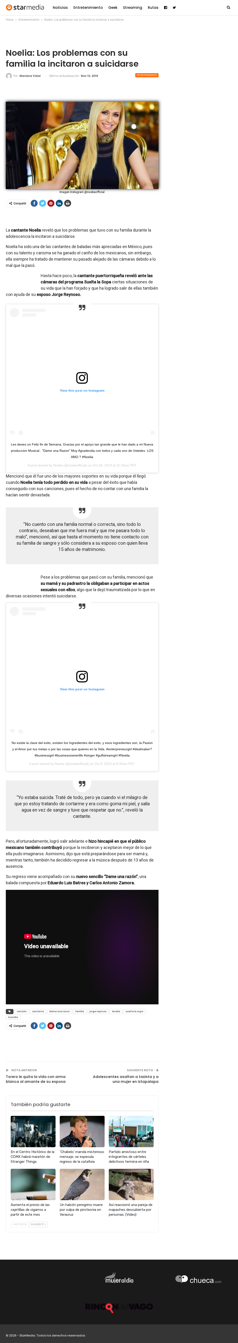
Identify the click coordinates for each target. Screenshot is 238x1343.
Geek (112, 7)
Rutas (153, 7)
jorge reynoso (98, 1011)
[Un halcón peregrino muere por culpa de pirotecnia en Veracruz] (82, 1184)
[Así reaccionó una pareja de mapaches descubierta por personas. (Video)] (131, 1184)
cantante (38, 1011)
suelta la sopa (134, 1011)
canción (22, 1011)
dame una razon (59, 1011)
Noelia (58, 465)
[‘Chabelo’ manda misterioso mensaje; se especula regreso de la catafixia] (82, 1131)
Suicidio (13, 1017)
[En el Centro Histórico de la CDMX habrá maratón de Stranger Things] (33, 1131)
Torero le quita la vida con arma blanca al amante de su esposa (36, 1079)
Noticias (60, 7)
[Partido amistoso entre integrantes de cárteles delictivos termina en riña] (131, 1131)
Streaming (132, 7)
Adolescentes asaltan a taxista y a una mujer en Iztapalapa (126, 1079)
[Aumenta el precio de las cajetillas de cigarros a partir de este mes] (33, 1184)
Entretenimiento (88, 7)
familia (79, 1011)
